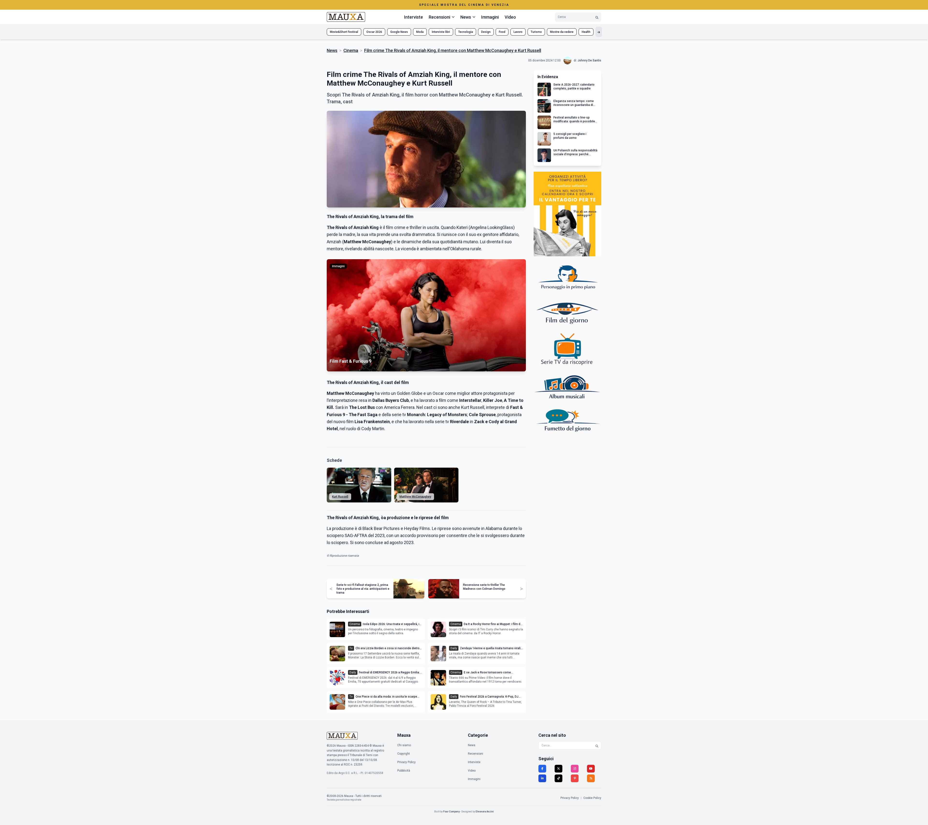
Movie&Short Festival (344, 32)
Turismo (536, 32)
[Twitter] (558, 769)
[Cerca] (596, 17)
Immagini (490, 17)
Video (510, 17)
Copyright (403, 753)
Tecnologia (465, 32)
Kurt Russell (340, 496)
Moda (420, 32)
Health (586, 32)
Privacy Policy (406, 762)
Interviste (413, 17)
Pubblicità (403, 770)
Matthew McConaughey (415, 496)
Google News (399, 32)
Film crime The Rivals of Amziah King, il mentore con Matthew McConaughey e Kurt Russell (452, 50)
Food (502, 32)
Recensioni (475, 753)
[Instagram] (575, 769)
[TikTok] (558, 778)
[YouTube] (591, 769)
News (332, 50)
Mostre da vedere (561, 32)
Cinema (350, 50)
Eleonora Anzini (485, 811)
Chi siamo (404, 745)
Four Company (451, 811)
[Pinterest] (575, 778)
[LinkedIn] (542, 778)
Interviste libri (441, 32)
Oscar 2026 (374, 32)
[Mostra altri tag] (598, 32)
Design (486, 32)
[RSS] (591, 778)
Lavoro (518, 32)
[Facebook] (542, 769)
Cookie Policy (592, 798)
